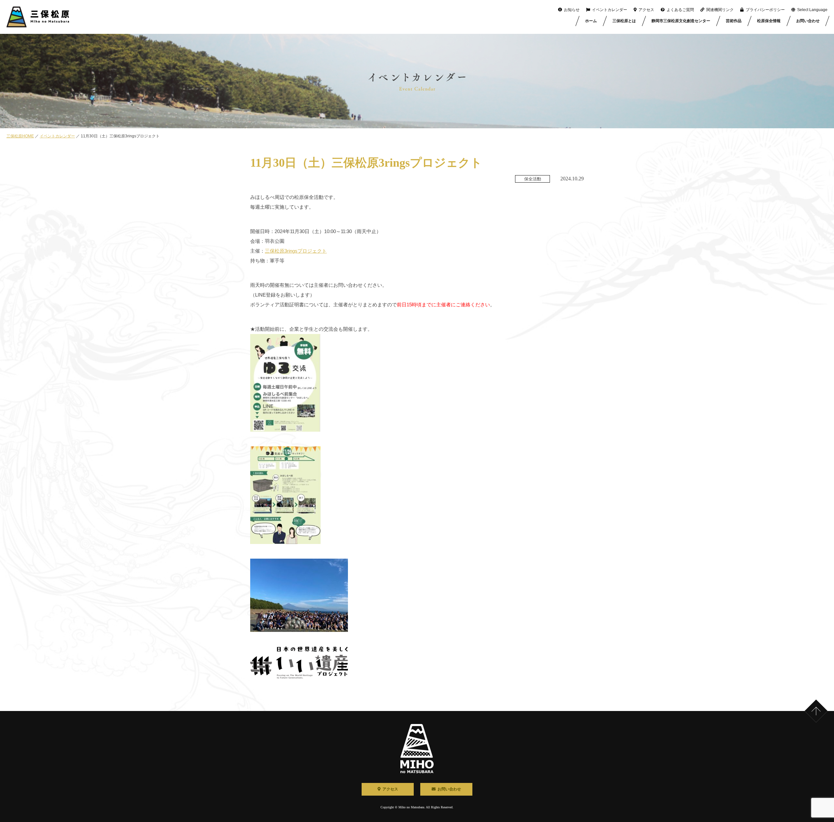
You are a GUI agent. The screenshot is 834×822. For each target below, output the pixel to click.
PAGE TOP (823, 701)
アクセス (646, 9)
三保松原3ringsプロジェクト (296, 251)
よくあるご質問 (680, 9)
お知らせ (572, 9)
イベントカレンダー (609, 9)
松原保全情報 (769, 21)
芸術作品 (733, 21)
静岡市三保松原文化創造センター (681, 21)
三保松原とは (624, 21)
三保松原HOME (20, 136)
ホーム (591, 21)
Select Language (812, 9)
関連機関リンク (720, 9)
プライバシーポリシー (765, 9)
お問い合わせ (808, 21)
